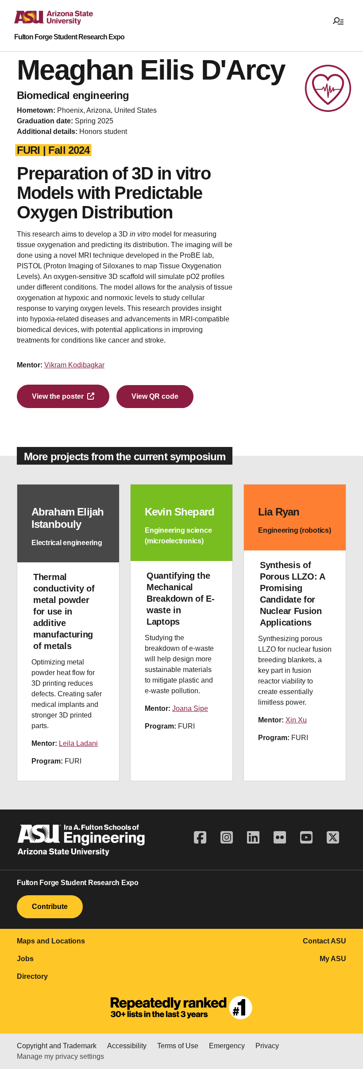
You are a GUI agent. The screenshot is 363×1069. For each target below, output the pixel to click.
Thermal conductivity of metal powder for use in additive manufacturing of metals (64, 611)
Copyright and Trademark (57, 1046)
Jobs (25, 958)
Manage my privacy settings (60, 1056)
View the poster (58, 396)
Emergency (227, 1046)
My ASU (333, 958)
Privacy (267, 1046)
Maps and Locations (51, 941)
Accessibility (127, 1046)
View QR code (154, 396)
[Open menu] (338, 20)
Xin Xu (296, 720)
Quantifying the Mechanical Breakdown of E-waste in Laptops (181, 598)
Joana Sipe (190, 708)
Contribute (50, 906)
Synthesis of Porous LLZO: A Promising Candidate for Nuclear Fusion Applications (292, 593)
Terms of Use (177, 1046)
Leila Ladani (78, 743)
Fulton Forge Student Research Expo (69, 37)
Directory (32, 976)
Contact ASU (324, 941)
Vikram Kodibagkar (74, 365)
